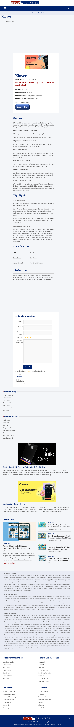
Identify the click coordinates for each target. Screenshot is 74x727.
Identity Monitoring (9, 697)
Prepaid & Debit (8, 428)
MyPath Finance (37, 722)
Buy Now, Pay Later (9, 430)
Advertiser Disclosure (32, 12)
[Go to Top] (69, 718)
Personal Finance (9, 694)
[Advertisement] (37, 36)
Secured (5, 433)
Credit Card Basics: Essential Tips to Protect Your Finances (59, 559)
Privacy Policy (43, 691)
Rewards (6, 423)
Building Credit (8, 438)
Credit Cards (7, 543)
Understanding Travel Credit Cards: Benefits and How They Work (59, 527)
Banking (6, 708)
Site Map (41, 702)
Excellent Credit (8, 395)
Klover (19, 377)
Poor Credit (7, 403)
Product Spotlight (9, 691)
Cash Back (6, 420)
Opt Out (41, 694)
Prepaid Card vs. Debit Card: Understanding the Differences (16, 547)
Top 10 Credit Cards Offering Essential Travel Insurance (59, 548)
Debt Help (6, 705)
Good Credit (7, 398)
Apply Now (23, 107)
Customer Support (44, 699)
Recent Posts (9, 519)
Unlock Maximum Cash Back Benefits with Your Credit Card (59, 537)
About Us (41, 705)
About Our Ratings (42, 12)
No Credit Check (8, 435)
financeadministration (10, 551)
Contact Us (42, 708)
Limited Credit (7, 408)
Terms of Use (42, 697)
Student (5, 425)
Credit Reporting (8, 699)
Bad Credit (6, 405)
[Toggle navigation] (4, 8)
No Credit (6, 410)
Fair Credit (6, 400)
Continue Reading (9, 563)
